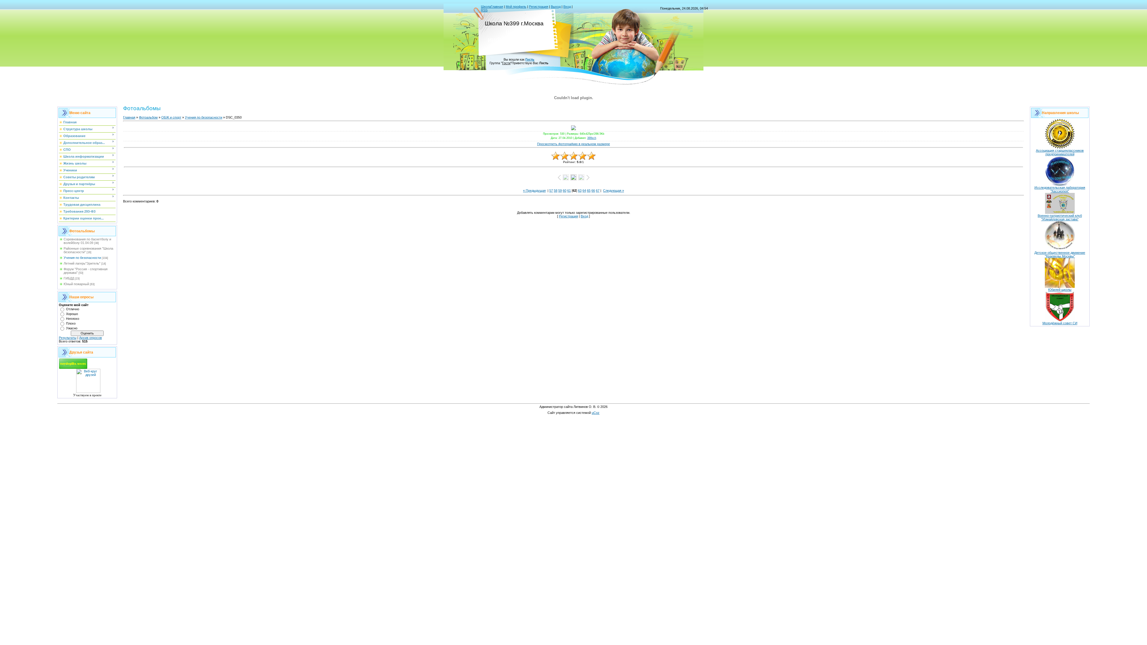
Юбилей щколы (1059, 289)
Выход (556, 6)
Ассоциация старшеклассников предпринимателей (1060, 152)
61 (569, 190)
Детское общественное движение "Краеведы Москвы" (1059, 254)
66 (593, 190)
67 (597, 190)
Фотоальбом (148, 117)
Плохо (71, 323)
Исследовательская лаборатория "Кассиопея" (1059, 189)
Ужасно (71, 328)
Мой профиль (516, 6)
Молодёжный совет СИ (1059, 323)
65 (589, 190)
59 (560, 190)
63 (580, 190)
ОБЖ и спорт (171, 117)
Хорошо (72, 314)
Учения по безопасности (82, 257)
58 (555, 190)
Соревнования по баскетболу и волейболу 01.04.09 (87, 241)
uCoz (595, 412)
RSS (484, 10)
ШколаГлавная (492, 6)
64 (584, 190)
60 (564, 190)
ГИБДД (69, 278)
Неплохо (72, 318)
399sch (591, 137)
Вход (567, 6)
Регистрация (538, 6)
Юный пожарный (76, 284)
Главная (129, 117)
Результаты (67, 338)
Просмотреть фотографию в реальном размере (573, 144)
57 (551, 190)
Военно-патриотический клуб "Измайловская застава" (1060, 217)
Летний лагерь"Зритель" (82, 263)
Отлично (72, 309)
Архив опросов (90, 338)
